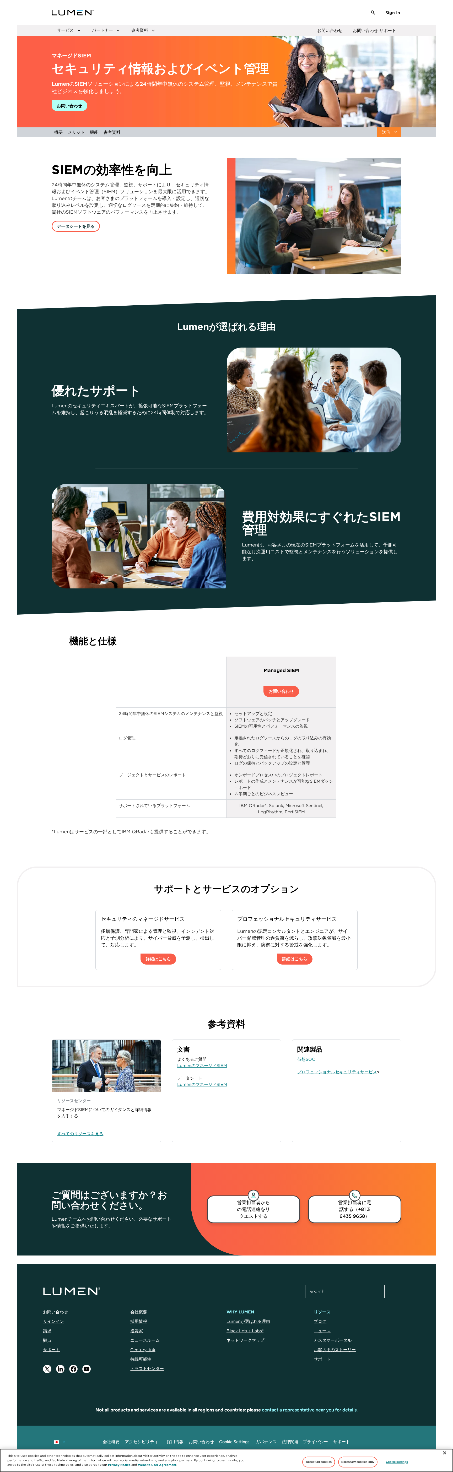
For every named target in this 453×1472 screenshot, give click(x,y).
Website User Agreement (157, 1464)
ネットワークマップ (245, 1340)
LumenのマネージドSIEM (202, 1065)
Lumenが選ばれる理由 (248, 1321)
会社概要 (138, 1311)
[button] (373, 12)
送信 (386, 132)
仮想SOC (306, 1059)
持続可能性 (140, 1359)
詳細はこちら (158, 958)
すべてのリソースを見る (80, 1133)
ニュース (322, 1330)
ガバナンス (266, 1441)
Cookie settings (397, 1461)
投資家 (136, 1330)
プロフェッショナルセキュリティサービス (337, 1071)
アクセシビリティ (141, 1441)
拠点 (47, 1340)
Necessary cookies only (358, 1461)
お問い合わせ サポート (374, 30)
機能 (94, 132)
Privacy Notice (119, 1464)
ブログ (320, 1321)
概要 (58, 132)
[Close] (444, 1453)
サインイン (53, 1321)
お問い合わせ (329, 30)
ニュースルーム (145, 1340)
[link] (253, 1209)
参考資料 (112, 132)
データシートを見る (76, 226)
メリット (76, 132)
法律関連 (290, 1441)
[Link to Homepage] (73, 12)
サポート (51, 1349)
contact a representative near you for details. (310, 1410)
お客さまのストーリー (335, 1349)
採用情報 (138, 1321)
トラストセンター (147, 1368)
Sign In (392, 12)
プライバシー (315, 1441)
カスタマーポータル (333, 1340)
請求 (47, 1330)
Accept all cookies (319, 1461)
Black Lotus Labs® (244, 1330)
